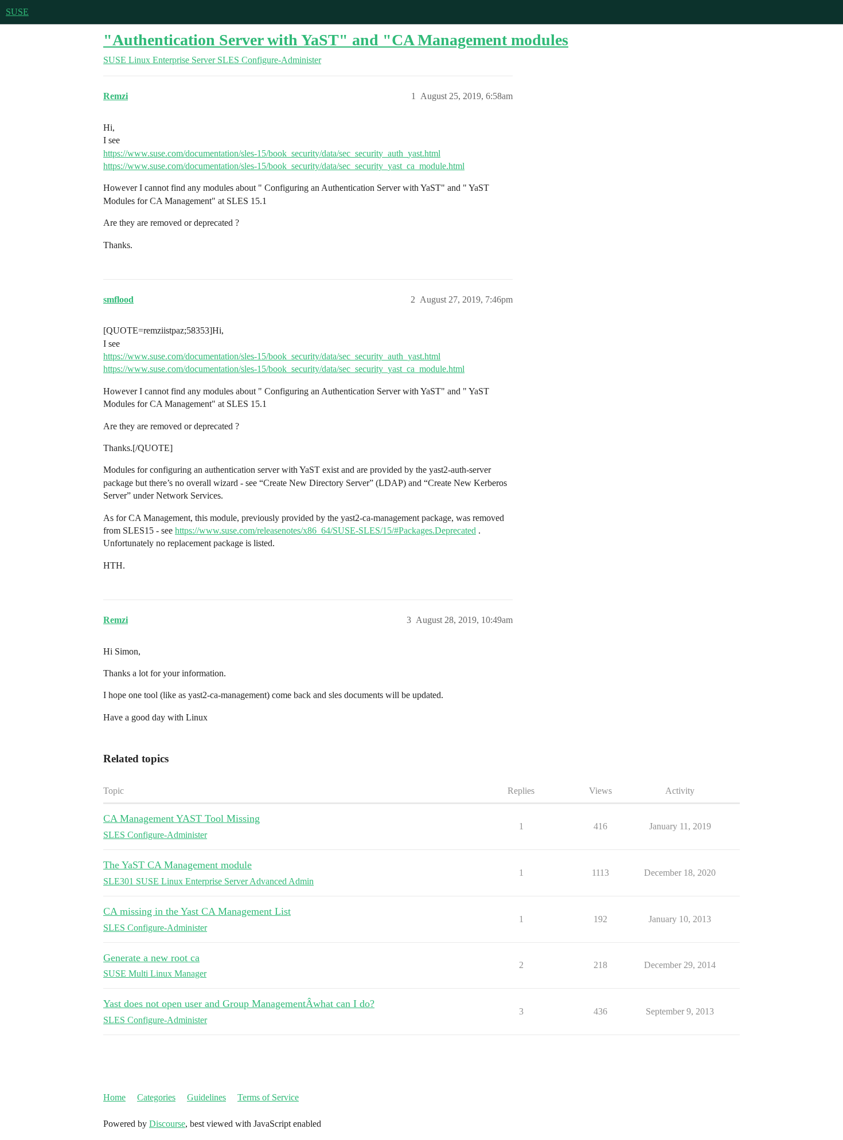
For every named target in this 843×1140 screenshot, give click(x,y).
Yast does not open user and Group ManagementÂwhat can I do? (238, 1003)
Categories (156, 1097)
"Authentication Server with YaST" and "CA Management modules (335, 40)
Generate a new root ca (151, 957)
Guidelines (206, 1097)
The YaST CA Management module (177, 865)
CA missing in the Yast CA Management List (197, 911)
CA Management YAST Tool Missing (181, 818)
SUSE (17, 12)
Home (114, 1097)
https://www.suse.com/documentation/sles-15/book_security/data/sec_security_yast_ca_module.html (284, 166)
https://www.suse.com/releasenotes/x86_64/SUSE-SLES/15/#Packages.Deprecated (325, 530)
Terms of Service (268, 1097)
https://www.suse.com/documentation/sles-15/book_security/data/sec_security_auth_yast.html (271, 153)
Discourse (167, 1124)
